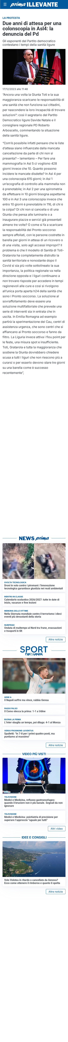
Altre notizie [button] (56, 639)
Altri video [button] (57, 828)
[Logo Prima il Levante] (34, 4)
